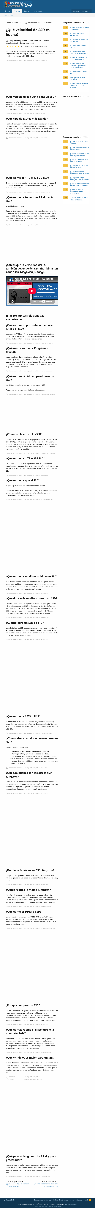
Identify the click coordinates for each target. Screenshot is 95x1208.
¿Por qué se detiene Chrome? (77, 78)
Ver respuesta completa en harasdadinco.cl (37, 1176)
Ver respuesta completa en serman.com (36, 639)
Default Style (9, 1200)
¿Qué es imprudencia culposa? (78, 46)
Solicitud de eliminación (15, 60)
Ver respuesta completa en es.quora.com (36, 475)
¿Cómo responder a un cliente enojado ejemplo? (46, 1185)
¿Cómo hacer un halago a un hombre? (79, 28)
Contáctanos (38, 1200)
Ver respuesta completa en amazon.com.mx (37, 192)
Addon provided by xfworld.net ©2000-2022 (47, 1206)
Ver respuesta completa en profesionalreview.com (39, 394)
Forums (17, 11)
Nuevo (26, 11)
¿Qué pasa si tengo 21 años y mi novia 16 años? (79, 179)
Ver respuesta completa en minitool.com (36, 225)
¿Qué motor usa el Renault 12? (77, 34)
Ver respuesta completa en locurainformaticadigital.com (33, 1078)
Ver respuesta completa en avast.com (35, 60)
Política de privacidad (60, 1200)
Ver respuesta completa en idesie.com (35, 768)
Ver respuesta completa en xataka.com (36, 138)
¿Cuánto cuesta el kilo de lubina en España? (79, 199)
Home (7, 11)
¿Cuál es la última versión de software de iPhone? (79, 185)
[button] (30, 11)
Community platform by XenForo (36, 1204)
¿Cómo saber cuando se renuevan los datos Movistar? (79, 85)
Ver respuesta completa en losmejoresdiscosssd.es (39, 453)
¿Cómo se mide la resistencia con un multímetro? (76, 192)
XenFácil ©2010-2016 (71, 1204)
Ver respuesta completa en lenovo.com (36, 593)
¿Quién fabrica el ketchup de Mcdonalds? (79, 149)
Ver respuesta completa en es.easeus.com (36, 617)
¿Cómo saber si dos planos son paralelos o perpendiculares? (78, 65)
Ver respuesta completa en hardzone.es (36, 793)
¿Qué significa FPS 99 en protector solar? (79, 167)
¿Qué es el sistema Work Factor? (79, 72)
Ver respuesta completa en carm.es (34, 113)
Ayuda (72, 1200)
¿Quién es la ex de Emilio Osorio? (79, 143)
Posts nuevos (8, 15)
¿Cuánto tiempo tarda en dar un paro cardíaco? (79, 155)
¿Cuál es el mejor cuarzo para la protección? (79, 161)
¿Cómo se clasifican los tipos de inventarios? (78, 58)
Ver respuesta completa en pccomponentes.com (38, 371)
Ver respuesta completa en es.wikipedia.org (37, 906)
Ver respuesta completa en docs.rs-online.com (38, 733)
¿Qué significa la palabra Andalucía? (79, 40)
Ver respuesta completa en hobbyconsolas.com (38, 343)
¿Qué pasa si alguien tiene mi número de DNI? (17, 1185)
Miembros (38, 11)
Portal (86, 1200)
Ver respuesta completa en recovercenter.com (38, 1052)
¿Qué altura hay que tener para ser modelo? (79, 52)
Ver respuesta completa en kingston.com (36, 884)
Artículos (17, 22)
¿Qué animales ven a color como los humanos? (79, 173)
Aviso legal (48, 1200)
